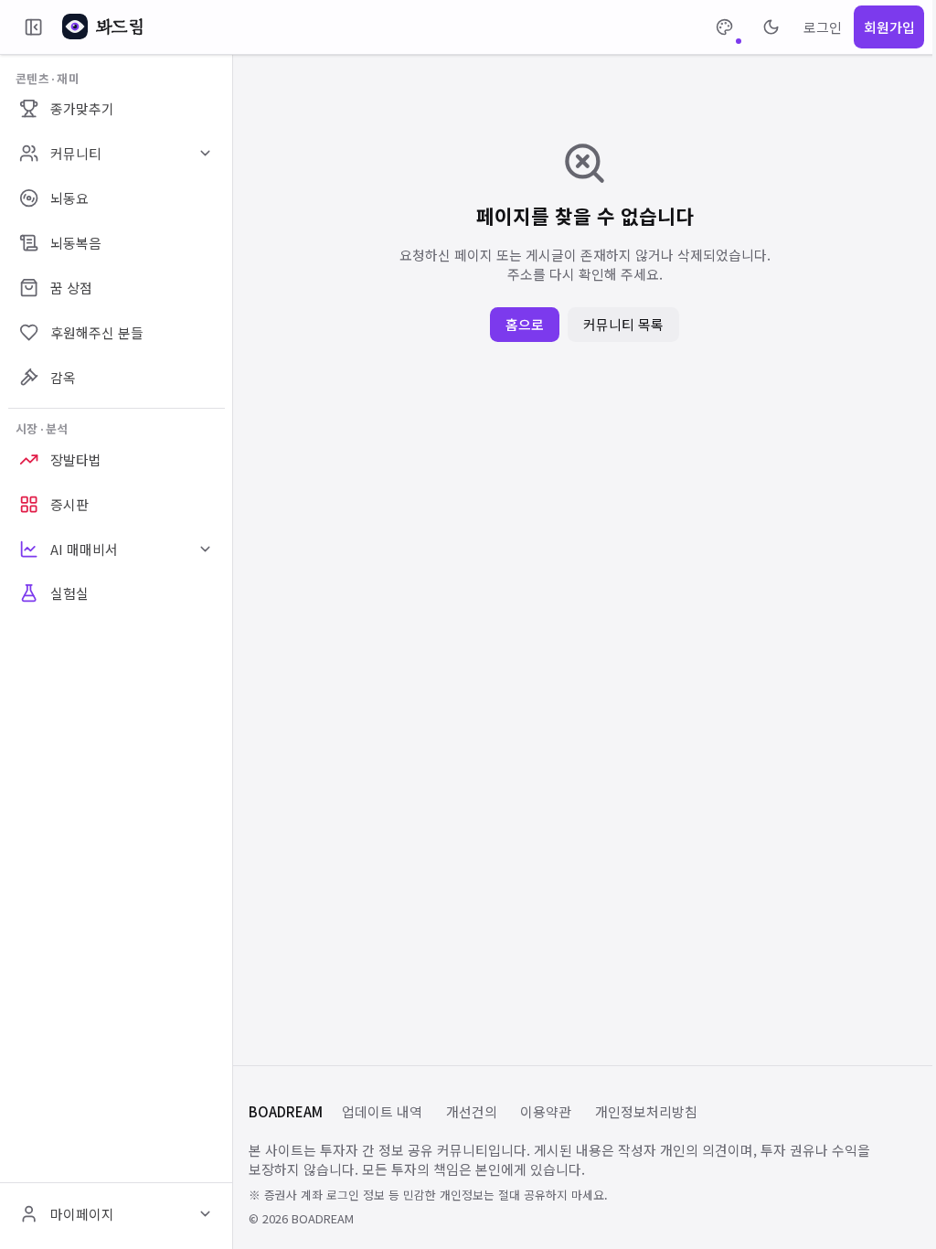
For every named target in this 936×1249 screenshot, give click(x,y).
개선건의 (471, 1111)
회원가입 (889, 27)
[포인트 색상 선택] (724, 26)
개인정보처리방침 (646, 1111)
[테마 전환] (771, 26)
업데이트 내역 (382, 1111)
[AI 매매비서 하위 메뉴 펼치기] (204, 548)
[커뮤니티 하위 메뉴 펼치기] (204, 153)
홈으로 (524, 324)
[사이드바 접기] (33, 26)
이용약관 (545, 1111)
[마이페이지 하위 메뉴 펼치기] (204, 1214)
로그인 (822, 27)
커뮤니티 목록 (623, 324)
